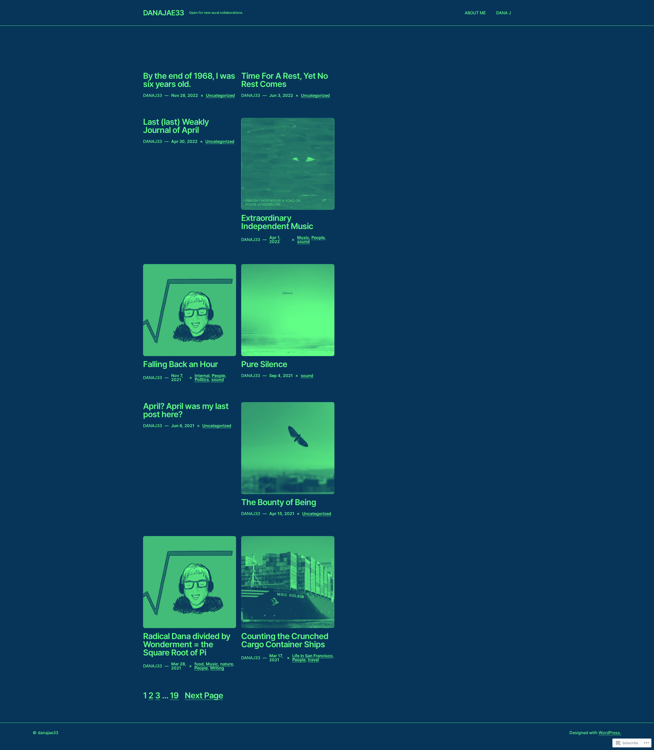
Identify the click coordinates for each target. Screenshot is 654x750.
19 (174, 695)
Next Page (204, 695)
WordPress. (610, 732)
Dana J (503, 13)
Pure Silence (264, 364)
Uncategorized (220, 95)
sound (303, 241)
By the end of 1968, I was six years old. (189, 80)
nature (226, 663)
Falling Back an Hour (180, 364)
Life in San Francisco (312, 655)
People (318, 237)
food (199, 663)
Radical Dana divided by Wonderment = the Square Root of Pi (186, 644)
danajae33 (163, 12)
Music (303, 237)
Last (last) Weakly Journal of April (176, 126)
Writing (217, 668)
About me (475, 13)
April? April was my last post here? (185, 410)
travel (313, 659)
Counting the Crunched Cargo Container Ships (284, 640)
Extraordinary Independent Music (277, 222)
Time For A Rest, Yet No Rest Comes (284, 80)
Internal (202, 375)
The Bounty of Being (278, 502)
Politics (202, 379)
